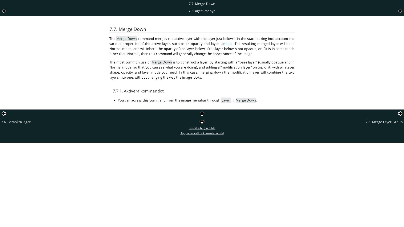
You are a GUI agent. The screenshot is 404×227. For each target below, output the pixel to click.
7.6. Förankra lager (16, 122)
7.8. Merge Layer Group (384, 122)
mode (228, 43)
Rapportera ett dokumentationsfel (202, 133)
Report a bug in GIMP (202, 128)
